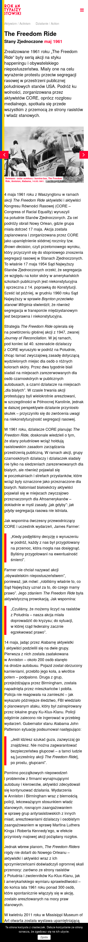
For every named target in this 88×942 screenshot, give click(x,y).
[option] (44, 155)
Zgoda (44, 937)
